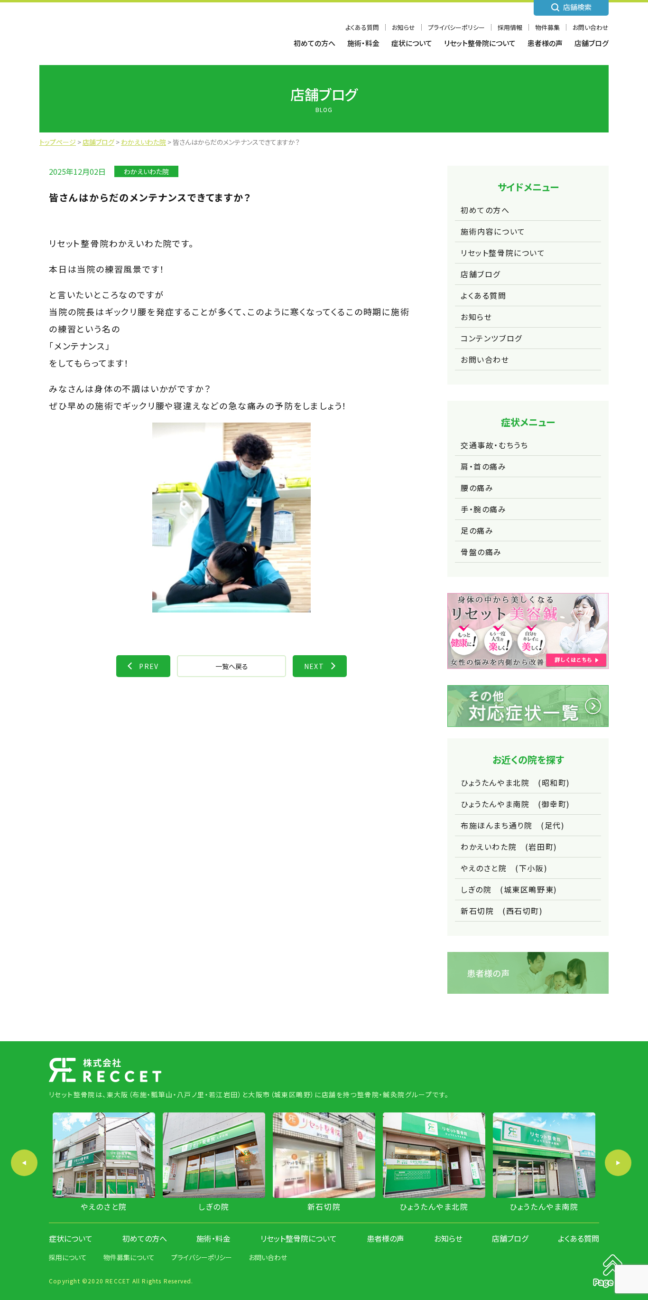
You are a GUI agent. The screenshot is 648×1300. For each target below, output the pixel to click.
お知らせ (403, 27)
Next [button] (618, 1162)
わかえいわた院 (146, 171)
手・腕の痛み (484, 509)
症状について (411, 43)
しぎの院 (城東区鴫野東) (509, 889)
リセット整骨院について (480, 43)
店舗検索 (577, 7)
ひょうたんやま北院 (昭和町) (515, 782)
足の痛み (477, 530)
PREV (149, 666)
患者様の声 (545, 43)
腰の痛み (477, 487)
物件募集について (129, 1257)
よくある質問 (362, 27)
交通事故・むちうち (494, 445)
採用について (68, 1257)
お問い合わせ (591, 27)
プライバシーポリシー (456, 27)
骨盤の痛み (481, 551)
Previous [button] (24, 1162)
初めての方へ (314, 43)
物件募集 (547, 27)
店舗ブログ (591, 43)
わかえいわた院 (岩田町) (509, 846)
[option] (104, 1162)
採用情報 (510, 27)
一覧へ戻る (231, 666)
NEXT (314, 666)
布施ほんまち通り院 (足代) (513, 825)
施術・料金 (363, 43)
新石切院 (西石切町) (502, 910)
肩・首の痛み (484, 466)
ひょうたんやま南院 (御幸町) (515, 804)
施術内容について (493, 231)
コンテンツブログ (491, 338)
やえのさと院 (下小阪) (504, 868)
